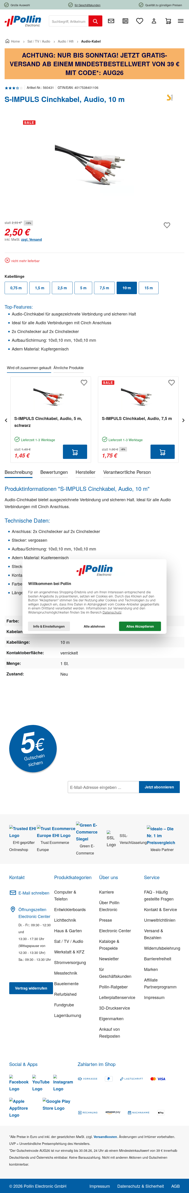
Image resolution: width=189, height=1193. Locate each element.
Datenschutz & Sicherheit (140, 1186)
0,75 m (16, 287)
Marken (151, 969)
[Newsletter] (111, 20)
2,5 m (62, 287)
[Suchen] (95, 20)
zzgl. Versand (31, 239)
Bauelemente (66, 983)
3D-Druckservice (114, 1008)
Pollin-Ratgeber (113, 987)
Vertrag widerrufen (31, 988)
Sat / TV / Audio (68, 941)
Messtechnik (65, 973)
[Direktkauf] (125, 20)
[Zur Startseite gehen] (23, 20)
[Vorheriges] (5, 419)
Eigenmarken (111, 1018)
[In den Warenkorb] (75, 452)
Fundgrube (64, 1005)
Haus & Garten (68, 930)
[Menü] (181, 21)
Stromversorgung (70, 962)
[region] (94, 166)
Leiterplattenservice (117, 997)
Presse (105, 920)
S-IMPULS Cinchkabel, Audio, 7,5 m (137, 418)
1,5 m (39, 287)
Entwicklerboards (70, 909)
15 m (149, 287)
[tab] (18, 473)
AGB (175, 1186)
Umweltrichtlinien (159, 920)
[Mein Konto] (153, 20)
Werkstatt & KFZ (69, 952)
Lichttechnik (65, 920)
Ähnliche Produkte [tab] (68, 367)
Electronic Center (115, 930)
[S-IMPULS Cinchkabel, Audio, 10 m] (94, 166)
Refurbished (65, 994)
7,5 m (104, 287)
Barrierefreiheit (157, 958)
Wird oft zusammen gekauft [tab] (29, 367)
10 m (130, 288)
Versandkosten (105, 1136)
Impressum (154, 997)
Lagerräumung (67, 1015)
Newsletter (109, 958)
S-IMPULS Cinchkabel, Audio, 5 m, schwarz (48, 421)
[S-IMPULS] (170, 101)
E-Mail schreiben (33, 893)
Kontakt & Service (160, 909)
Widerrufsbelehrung (162, 948)
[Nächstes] (183, 419)
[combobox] (69, 20)
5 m (83, 287)
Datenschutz (97, 797)
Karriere (106, 892)
